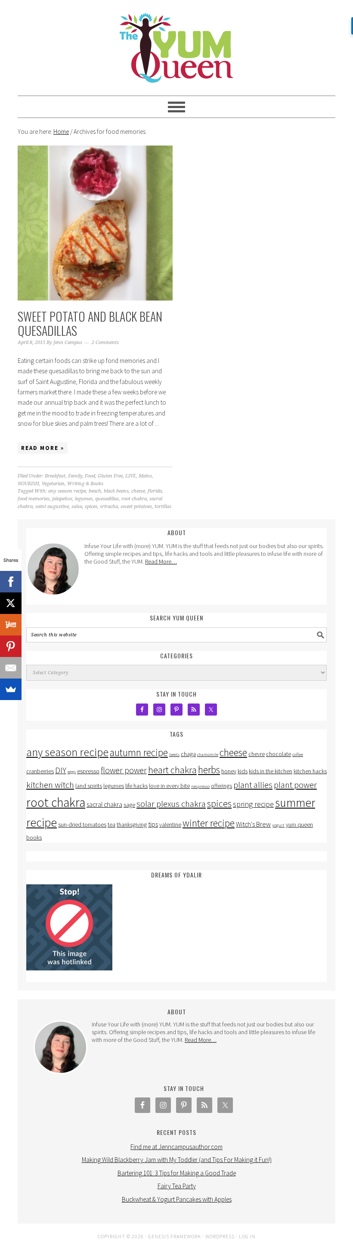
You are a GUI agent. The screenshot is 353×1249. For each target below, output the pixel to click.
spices (91, 506)
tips (153, 824)
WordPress (220, 1236)
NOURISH (28, 484)
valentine (170, 824)
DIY (60, 770)
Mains (145, 476)
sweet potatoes (136, 506)
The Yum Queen (176, 44)
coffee (297, 754)
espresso (88, 771)
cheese (138, 491)
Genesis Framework (174, 1236)
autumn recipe (139, 752)
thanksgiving (132, 824)
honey (228, 771)
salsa (76, 506)
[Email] (11, 668)
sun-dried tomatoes (82, 824)
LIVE (130, 476)
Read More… (161, 561)
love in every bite (169, 786)
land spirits (88, 786)
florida (155, 491)
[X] (11, 603)
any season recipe (67, 491)
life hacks (136, 786)
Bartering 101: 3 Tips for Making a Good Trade (177, 1173)
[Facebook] (11, 581)
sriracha (109, 506)
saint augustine (52, 506)
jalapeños (62, 499)
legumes (84, 499)
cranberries (40, 771)
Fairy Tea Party (177, 1186)
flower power (124, 770)
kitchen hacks (310, 771)
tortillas (163, 506)
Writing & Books (85, 484)
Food (90, 476)
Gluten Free (110, 476)
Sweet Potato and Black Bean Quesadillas (90, 323)
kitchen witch (50, 784)
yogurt (278, 825)
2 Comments (105, 342)
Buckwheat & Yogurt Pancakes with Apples (177, 1199)
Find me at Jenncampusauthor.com (176, 1147)
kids (243, 771)
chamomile (207, 754)
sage (129, 805)
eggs (72, 772)
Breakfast (55, 476)
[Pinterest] (11, 646)
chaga (188, 754)
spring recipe (253, 804)
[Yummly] (11, 624)
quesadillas (107, 499)
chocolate (278, 754)
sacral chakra (104, 804)
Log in (247, 1236)
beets (174, 754)
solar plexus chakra (171, 803)
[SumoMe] (11, 689)
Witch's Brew (253, 824)
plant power (295, 784)
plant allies (252, 784)
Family (75, 476)
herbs (209, 769)
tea (111, 824)
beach (95, 491)
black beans (116, 491)
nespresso (200, 786)
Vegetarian (53, 484)
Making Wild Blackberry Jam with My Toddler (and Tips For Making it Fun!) (177, 1160)
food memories (34, 499)
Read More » (42, 448)
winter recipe (209, 823)
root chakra (134, 499)
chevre (256, 754)
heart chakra (172, 770)
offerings (221, 786)
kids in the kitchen (270, 771)
